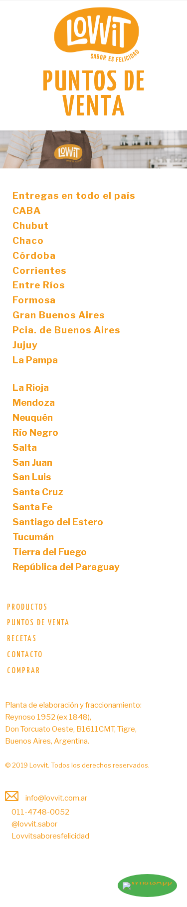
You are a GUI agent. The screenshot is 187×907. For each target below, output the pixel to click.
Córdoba (34, 255)
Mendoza (33, 402)
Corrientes (39, 270)
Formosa (34, 300)
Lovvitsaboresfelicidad (49, 836)
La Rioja (30, 387)
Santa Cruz (37, 492)
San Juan (32, 462)
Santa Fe (32, 507)
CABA (26, 210)
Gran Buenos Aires (58, 315)
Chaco (28, 240)
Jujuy (25, 345)
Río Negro (35, 432)
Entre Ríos (38, 285)
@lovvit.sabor (33, 824)
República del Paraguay (66, 567)
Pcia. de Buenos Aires (66, 330)
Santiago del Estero (57, 522)
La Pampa (35, 360)
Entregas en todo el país (73, 195)
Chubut (30, 225)
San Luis (31, 477)
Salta (24, 447)
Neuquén (32, 417)
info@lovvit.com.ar (55, 798)
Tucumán (33, 537)
